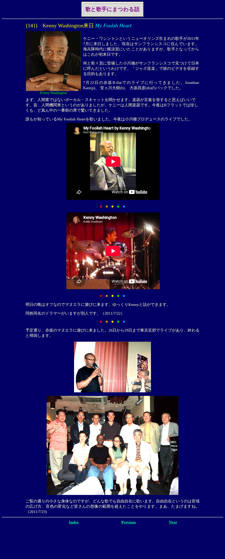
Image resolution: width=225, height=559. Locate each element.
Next (173, 522)
